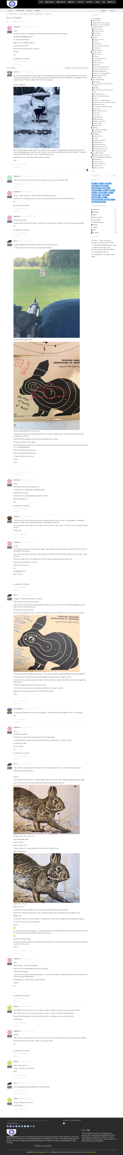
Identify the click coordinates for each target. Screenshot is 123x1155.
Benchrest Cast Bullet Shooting (102, 100)
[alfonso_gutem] (8, 1126)
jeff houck (16, 516)
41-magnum (104, 186)
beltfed (15, 1006)
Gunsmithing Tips (98, 94)
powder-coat (96, 190)
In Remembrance (98, 161)
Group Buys (97, 48)
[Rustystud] (34, 1126)
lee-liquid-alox (109, 199)
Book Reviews (97, 159)
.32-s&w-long (96, 188)
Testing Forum (98, 44)
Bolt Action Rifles (98, 119)
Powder (96, 138)
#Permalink (16, 61)
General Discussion (99, 39)
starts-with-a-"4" (97, 199)
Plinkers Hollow (98, 123)
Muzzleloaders (98, 125)
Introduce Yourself (99, 31)
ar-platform (96, 195)
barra (15, 241)
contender (102, 192)
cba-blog (105, 195)
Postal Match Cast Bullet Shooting (103, 106)
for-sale (95, 186)
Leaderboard (20, 10)
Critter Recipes (98, 132)
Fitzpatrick (16, 176)
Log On (112, 10)
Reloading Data (98, 142)
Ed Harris (95, 212)
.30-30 (94, 183)
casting (108, 183)
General (94, 37)
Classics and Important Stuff (101, 46)
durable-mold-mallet (98, 202)
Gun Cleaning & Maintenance (101, 96)
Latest (10, 10)
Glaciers (16, 72)
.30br (104, 197)
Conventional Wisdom (100, 163)
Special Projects (98, 165)
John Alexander (18, 709)
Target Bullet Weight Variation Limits (104, 245)
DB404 (95, 227)
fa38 (94, 230)
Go (114, 175)
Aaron (95, 215)
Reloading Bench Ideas (100, 151)
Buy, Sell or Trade (97, 153)
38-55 (100, 183)
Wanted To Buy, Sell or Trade (102, 155)
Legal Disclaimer (91, 1152)
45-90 (94, 192)
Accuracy (96, 56)
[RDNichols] (11, 1126)
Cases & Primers (98, 136)
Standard (74, 68)
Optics (95, 98)
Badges (37, 10)
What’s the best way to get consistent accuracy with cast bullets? (102, 248)
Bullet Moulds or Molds (100, 75)
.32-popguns (96, 197)
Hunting (94, 127)
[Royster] (13, 1126)
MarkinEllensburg (98, 222)
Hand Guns (97, 113)
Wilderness (96, 209)
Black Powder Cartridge (100, 111)
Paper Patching (98, 77)
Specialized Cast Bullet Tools (101, 67)
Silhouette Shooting (99, 104)
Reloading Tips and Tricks (101, 149)
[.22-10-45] (64, 1123)
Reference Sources (99, 168)
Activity (29, 10)
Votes (86, 68)
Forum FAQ (97, 35)
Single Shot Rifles (98, 117)
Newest (80, 68)
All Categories (96, 18)
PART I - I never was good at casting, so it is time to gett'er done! (102, 241)
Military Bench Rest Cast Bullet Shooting (104, 102)
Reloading (95, 134)
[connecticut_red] (19, 1126)
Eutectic (95, 225)
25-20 (105, 190)
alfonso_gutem (97, 217)
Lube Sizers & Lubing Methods (102, 73)
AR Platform (97, 81)
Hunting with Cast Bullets (100, 130)
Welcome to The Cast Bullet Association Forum (100, 26)
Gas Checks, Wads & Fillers (101, 69)
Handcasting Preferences (101, 252)
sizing (111, 190)
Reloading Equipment (99, 144)
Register (103, 10)
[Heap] (16, 1126)
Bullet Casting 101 (98, 63)
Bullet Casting (96, 52)
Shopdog (95, 232)
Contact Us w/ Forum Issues (101, 23)
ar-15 (110, 192)
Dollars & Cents (98, 50)
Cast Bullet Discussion (100, 58)
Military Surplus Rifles (99, 121)
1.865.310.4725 (43, 1146)
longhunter (16, 27)
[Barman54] (28, 1126)
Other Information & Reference (102, 157)
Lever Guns (97, 115)
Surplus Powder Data (99, 140)
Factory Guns (97, 109)
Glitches (96, 41)
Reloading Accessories (100, 146)
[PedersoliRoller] (31, 1126)
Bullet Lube (97, 65)
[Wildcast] (25, 1126)
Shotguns (96, 88)
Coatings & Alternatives (100, 71)
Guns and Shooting (98, 79)
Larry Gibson (97, 220)
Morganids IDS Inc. (43, 1152)
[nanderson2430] (22, 1126)
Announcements (98, 29)
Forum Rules (97, 33)
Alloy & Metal (97, 60)
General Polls (96, 21)
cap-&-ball (106, 188)
